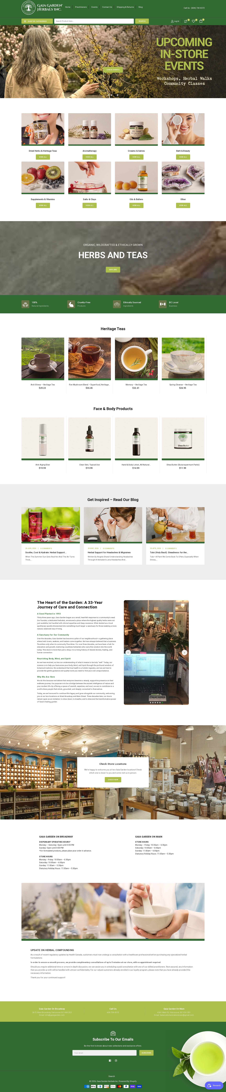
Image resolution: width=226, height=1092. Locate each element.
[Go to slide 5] (160, 702)
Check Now (113, 780)
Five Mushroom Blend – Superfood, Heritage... (89, 385)
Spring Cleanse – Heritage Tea (183, 385)
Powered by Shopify (128, 1081)
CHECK (113, 70)
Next (218, 57)
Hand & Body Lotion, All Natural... (136, 465)
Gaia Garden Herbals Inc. (107, 1081)
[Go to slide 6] (162, 702)
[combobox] (94, 21)
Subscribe (146, 1053)
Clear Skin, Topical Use (89, 465)
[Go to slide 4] (157, 702)
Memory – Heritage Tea (136, 385)
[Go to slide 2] (153, 702)
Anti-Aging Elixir (43, 465)
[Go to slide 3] (155, 702)
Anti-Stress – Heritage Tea (43, 385)
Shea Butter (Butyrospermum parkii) (183, 465)
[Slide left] (20, 381)
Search (112, 1076)
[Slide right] (206, 381)
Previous (8, 57)
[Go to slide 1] (150, 702)
